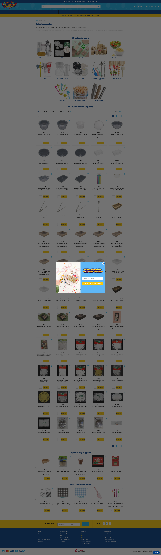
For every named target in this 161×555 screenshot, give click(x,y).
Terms (95, 289)
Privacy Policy (91, 289)
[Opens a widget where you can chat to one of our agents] (156, 552)
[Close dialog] (103, 263)
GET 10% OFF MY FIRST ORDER (93, 283)
